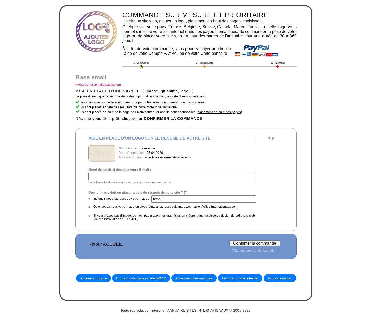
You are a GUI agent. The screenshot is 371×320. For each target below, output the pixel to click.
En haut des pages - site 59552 (141, 278)
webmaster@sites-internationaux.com (211, 206)
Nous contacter (280, 278)
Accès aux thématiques (194, 278)
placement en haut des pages (219, 112)
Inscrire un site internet (240, 278)
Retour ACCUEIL (105, 244)
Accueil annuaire (93, 278)
